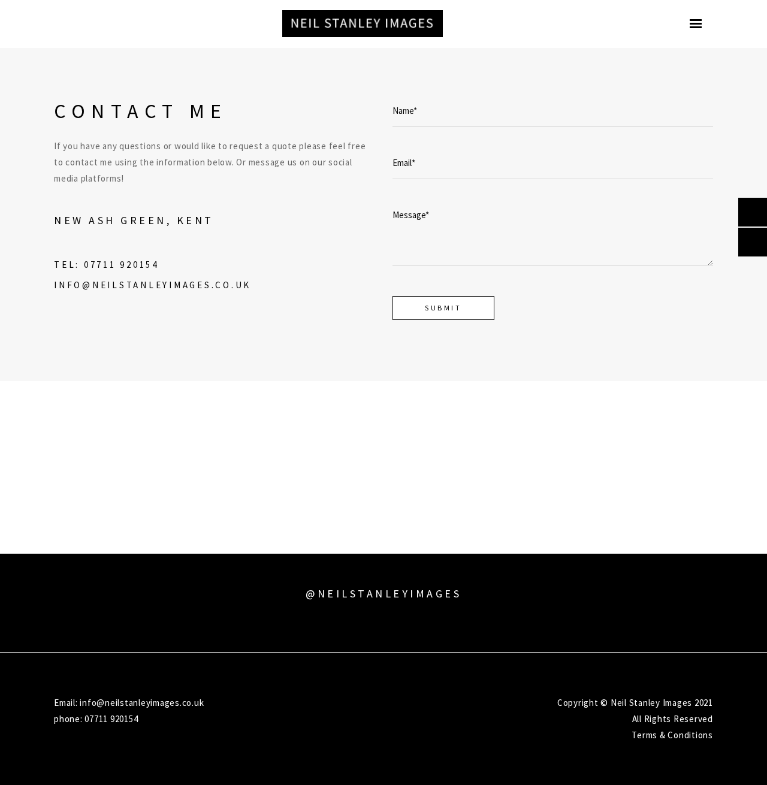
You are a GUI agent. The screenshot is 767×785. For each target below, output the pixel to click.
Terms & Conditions (672, 735)
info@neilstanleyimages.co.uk (152, 285)
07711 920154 (121, 264)
